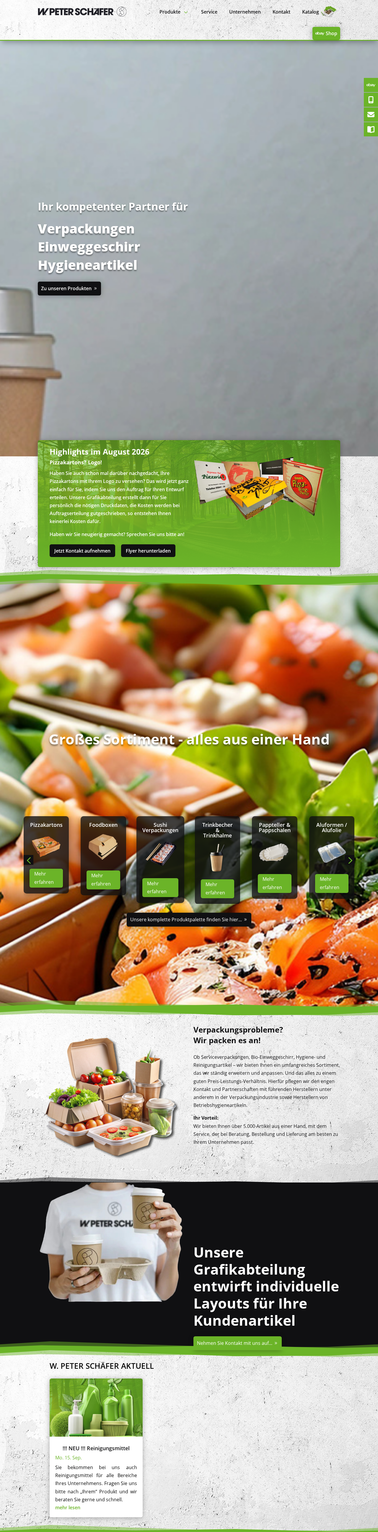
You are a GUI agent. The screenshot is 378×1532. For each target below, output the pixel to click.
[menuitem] (174, 12)
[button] (28, 860)
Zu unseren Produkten (66, 288)
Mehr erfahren (43, 887)
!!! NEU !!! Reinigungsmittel (96, 1448)
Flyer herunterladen (148, 551)
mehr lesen (67, 1507)
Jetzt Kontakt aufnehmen (82, 551)
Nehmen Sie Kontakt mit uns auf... (234, 1343)
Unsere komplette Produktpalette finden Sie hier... (186, 919)
